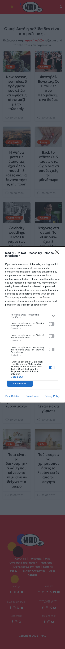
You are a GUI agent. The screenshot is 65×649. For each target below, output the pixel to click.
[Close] (58, 253)
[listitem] (32, 315)
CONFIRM (19, 383)
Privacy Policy (52, 396)
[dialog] (32, 324)
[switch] (51, 324)
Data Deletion (12, 396)
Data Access (32, 396)
